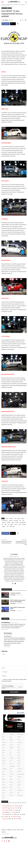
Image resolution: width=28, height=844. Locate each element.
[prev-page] (2, 614)
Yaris (7, 526)
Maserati (19, 771)
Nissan (11, 779)
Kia (2, 766)
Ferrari (3, 752)
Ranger (11, 524)
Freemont (4, 522)
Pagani (11, 782)
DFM (18, 747)
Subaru (3, 792)
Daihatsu (11, 747)
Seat (18, 787)
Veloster (24, 524)
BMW (19, 518)
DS (10, 750)
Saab (11, 787)
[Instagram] (12, 583)
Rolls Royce (4, 787)
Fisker (19, 752)
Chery (11, 742)
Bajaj (11, 736)
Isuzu (11, 760)
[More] (17, 23)
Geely (19, 755)
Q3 (8, 524)
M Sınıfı (17, 522)
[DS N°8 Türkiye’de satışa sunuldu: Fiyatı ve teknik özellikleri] (5, 602)
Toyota (19, 524)
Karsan (19, 763)
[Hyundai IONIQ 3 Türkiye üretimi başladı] (5, 609)
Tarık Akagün (5, 20)
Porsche (3, 784)
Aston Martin (20, 734)
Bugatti (11, 739)
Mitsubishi (20, 776)
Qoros (11, 784)
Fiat (20, 520)
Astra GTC (11, 518)
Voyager (3, 526)
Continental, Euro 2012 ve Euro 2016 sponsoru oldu (21, 543)
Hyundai (8, 522)
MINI (11, 776)
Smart (11, 790)
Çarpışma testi (4, 520)
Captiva (22, 518)
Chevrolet (10, 520)
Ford (23, 520)
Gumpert (11, 758)
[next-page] (5, 614)
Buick (19, 739)
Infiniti (19, 760)
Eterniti (19, 750)
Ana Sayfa (3, 4)
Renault (19, 784)
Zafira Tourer (12, 526)
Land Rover (20, 768)
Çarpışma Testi (9, 4)
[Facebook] (2, 841)
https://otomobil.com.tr (14, 556)
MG (2, 776)
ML (2, 524)
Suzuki (11, 792)
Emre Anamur (8, 633)
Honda (19, 758)
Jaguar (3, 763)
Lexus (3, 771)
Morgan (3, 779)
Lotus (11, 771)
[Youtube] (15, 583)
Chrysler (3, 744)
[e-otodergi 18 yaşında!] (5, 595)
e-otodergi (3, 597)
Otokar (3, 782)
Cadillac (3, 742)
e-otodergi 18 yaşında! (15, 593)
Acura (3, 734)
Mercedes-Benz (22, 522)
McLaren (11, 774)
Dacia (3, 747)
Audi (15, 518)
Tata (18, 792)
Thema (15, 524)
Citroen (11, 744)
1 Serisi (6, 518)
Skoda (3, 790)
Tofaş (3, 795)
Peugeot (19, 782)
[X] (6, 841)
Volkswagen (20, 795)
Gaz (10, 755)
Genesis (3, 758)
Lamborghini (4, 768)
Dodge (3, 750)
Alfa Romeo (12, 734)
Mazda (3, 774)
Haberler (9, 8)
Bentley (19, 736)
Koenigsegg (12, 766)
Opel (5, 524)
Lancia (13, 522)
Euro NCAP (16, 520)
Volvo (3, 798)
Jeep (11, 763)
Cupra (19, 744)
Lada (19, 766)
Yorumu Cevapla (4, 629)
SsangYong (20, 790)
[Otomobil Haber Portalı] (14, 837)
